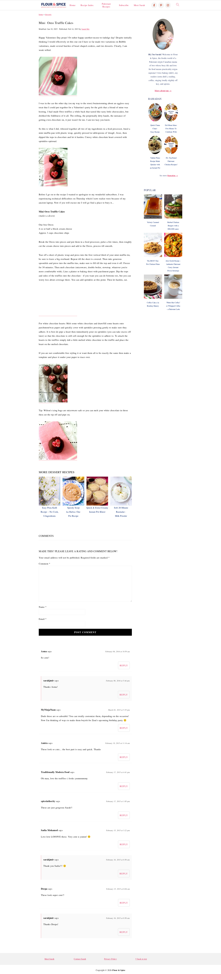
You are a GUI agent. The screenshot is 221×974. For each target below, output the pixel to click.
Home (72, 5)
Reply (124, 665)
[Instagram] (168, 5)
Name (42, 606)
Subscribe (124, 5)
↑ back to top (141, 958)
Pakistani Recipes (106, 5)
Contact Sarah (80, 958)
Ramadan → (172, 175)
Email (43, 618)
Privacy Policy (110, 958)
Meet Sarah (139, 5)
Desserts (48, 14)
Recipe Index (87, 5)
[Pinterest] (161, 5)
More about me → (163, 90)
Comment (44, 563)
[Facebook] (154, 5)
